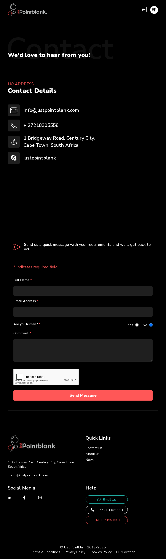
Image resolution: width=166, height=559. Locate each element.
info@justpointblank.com (51, 110)
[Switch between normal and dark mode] (154, 9)
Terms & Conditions (45, 552)
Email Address (25, 301)
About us (92, 454)
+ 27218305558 (41, 125)
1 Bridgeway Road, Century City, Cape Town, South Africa (59, 141)
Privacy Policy (75, 552)
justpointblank (40, 158)
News (90, 459)
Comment (22, 333)
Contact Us (94, 448)
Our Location (125, 552)
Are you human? (26, 324)
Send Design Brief (107, 520)
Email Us (109, 499)
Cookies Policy (101, 552)
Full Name (22, 280)
